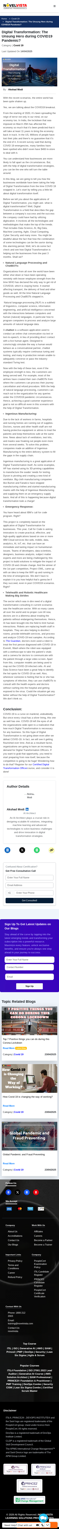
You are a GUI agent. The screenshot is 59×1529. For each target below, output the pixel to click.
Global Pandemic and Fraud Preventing (24, 1154)
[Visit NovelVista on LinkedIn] (8, 1192)
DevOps (28, 1352)
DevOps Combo (32, 1384)
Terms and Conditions (13, 1267)
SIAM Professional (40, 1377)
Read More (9, 1048)
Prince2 (10, 1352)
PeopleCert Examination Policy (40, 1264)
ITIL (9, 1348)
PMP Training (13, 1384)
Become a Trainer (43, 1244)
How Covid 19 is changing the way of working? (28, 1096)
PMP (19, 1352)
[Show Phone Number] (42, 1525)
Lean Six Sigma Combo (27, 1387)
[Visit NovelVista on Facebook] (27, 1192)
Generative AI (27, 1348)
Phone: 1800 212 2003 (16, 1314)
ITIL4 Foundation (16, 1370)
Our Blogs (13, 1244)
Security (40, 1352)
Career (11, 1273)
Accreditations (15, 1236)
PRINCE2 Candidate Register (39, 1282)
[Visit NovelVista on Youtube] (36, 1192)
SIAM (48, 1348)
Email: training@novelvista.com (17, 1322)
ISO (15, 1348)
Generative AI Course (31, 1374)
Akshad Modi (15, 89)
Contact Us (13, 1240)
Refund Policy (15, 1277)
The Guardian (13, 641)
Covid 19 (15, 19)
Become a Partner (43, 1240)
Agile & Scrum (36, 1355)
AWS (40, 1348)
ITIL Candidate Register (41, 1273)
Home (4, 19)
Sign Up (29, 986)
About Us (12, 1231)
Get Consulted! (29, 900)
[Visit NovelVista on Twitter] (17, 1192)
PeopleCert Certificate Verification (40, 1293)
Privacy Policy (15, 1261)
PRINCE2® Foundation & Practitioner (29, 1380)
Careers (38, 1236)
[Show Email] (37, 1525)
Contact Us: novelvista (14, 1329)
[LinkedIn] (27, 809)
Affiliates (38, 1231)
